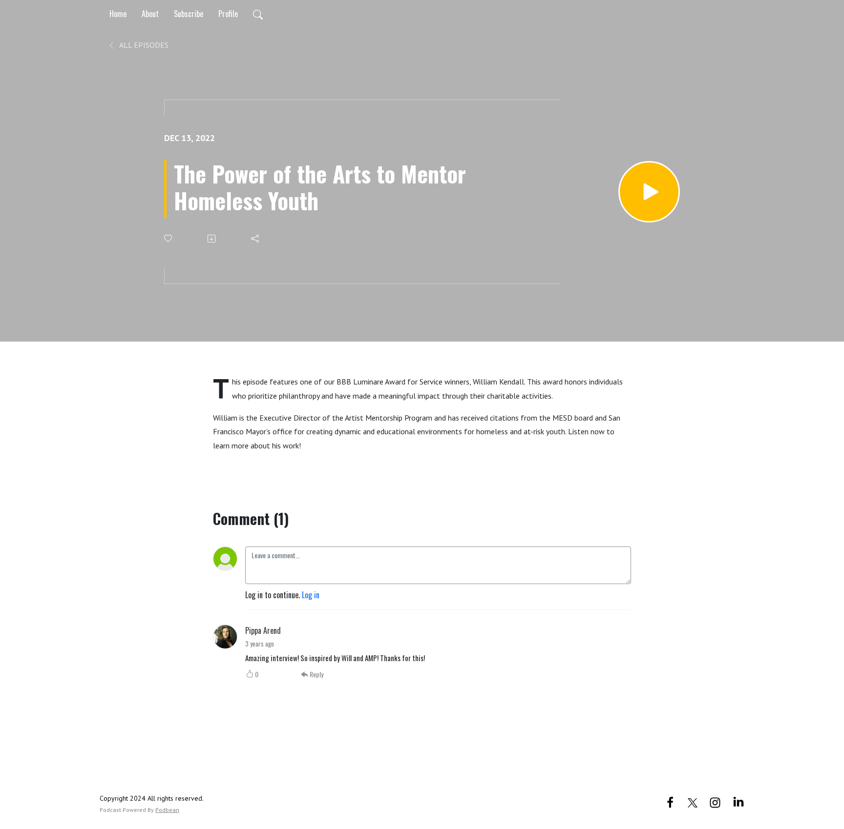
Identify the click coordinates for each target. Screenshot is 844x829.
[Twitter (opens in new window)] (692, 801)
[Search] (258, 13)
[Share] (255, 238)
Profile (228, 14)
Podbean (167, 809)
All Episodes (143, 45)
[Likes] (168, 238)
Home (118, 14)
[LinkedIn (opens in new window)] (738, 801)
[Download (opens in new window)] (212, 238)
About (150, 14)
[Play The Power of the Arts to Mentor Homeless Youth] (649, 191)
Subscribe (188, 14)
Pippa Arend (263, 630)
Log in (310, 595)
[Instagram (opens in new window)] (715, 801)
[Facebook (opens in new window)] (670, 801)
